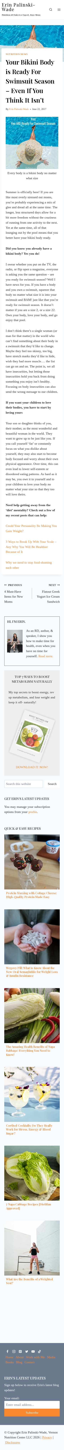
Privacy (47, 1437)
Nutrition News (17, 54)
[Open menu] (59, 9)
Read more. (45, 656)
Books (10, 1362)
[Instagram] (14, 1351)
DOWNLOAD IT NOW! (32, 767)
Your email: (11, 1398)
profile (32, 812)
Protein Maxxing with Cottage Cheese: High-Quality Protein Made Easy (31, 895)
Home (9, 1357)
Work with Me (35, 1357)
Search (52, 784)
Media (51, 1357)
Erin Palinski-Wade (19, 109)
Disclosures (12, 1442)
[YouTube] (33, 1351)
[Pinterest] (20, 1351)
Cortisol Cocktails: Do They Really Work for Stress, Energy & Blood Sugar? (29, 1129)
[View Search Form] (50, 10)
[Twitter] (26, 1351)
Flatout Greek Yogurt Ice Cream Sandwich (48, 593)
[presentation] (32, 861)
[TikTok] (39, 1351)
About (20, 1357)
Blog (19, 1362)
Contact (29, 1362)
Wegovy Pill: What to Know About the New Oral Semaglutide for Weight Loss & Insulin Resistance (32, 972)
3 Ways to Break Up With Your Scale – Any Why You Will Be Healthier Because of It (31, 547)
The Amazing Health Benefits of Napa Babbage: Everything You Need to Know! (30, 1050)
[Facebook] (7, 1351)
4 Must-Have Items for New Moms (13, 593)
